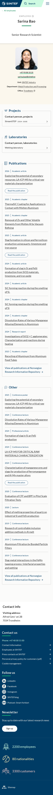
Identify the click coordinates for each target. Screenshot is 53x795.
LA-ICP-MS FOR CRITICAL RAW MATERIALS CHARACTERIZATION (24, 453)
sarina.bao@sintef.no (26, 77)
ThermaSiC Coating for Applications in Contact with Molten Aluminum (25, 206)
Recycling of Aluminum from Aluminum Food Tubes (25, 358)
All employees (10, 10)
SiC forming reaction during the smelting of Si (26, 306)
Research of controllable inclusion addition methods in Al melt (23, 530)
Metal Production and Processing (32, 86)
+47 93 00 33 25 (26, 72)
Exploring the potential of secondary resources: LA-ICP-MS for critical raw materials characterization (24, 179)
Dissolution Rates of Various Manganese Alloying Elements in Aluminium (26, 322)
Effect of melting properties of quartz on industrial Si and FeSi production (26, 514)
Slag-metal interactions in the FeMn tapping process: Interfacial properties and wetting (25, 564)
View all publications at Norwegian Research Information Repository (23, 369)
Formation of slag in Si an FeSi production (20, 437)
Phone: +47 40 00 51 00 (13, 640)
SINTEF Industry (29, 82)
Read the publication (16, 190)
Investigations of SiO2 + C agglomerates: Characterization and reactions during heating (26, 340)
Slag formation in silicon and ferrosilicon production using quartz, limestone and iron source (26, 244)
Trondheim (28, 91)
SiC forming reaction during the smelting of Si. (26, 290)
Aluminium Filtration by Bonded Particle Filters (26, 546)
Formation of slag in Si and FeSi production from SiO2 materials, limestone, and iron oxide (22, 272)
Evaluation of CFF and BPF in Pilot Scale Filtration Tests (26, 498)
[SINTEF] (10, 3)
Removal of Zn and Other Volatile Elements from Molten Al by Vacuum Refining (24, 224)
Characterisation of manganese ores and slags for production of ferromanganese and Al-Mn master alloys (26, 471)
